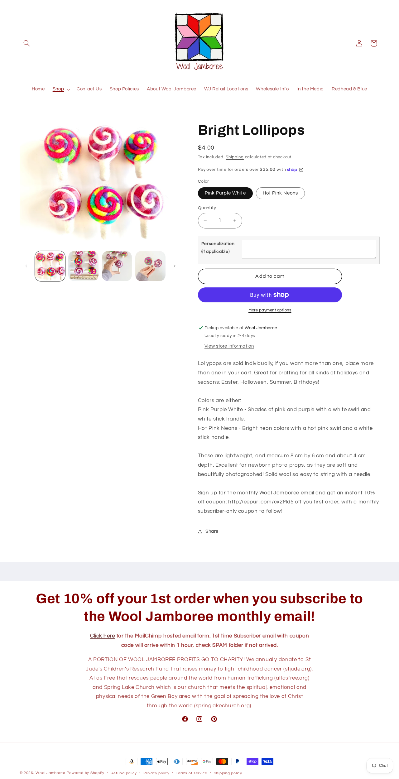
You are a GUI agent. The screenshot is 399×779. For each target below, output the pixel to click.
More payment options (269, 310)
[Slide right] (174, 266)
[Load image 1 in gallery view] (50, 266)
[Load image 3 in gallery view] (117, 266)
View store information (229, 346)
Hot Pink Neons (280, 193)
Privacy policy (156, 773)
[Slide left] (26, 266)
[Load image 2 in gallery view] (83, 266)
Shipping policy (228, 773)
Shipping (235, 157)
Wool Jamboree (50, 773)
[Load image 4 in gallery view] (150, 266)
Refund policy (124, 773)
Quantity (207, 208)
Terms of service (191, 773)
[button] (27, 43)
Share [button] (212, 531)
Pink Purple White (225, 193)
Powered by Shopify (85, 773)
